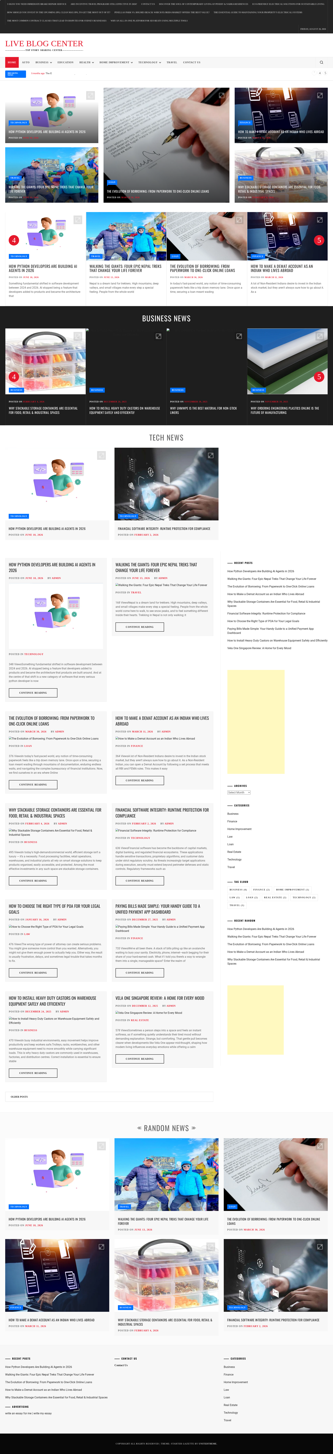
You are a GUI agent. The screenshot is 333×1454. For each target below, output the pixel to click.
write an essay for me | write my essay (28, 1413)
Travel (172, 62)
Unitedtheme (208, 1444)
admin (56, 578)
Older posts (19, 1097)
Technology (148, 62)
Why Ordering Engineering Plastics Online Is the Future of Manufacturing (204, 410)
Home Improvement (114, 62)
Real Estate (140, 1020)
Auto (26, 62)
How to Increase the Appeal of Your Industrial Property (284, 410)
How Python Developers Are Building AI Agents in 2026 (47, 131)
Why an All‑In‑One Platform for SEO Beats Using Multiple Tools (149, 21)
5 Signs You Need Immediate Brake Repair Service (36, 4)
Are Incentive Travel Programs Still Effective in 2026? (104, 4)
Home (12, 62)
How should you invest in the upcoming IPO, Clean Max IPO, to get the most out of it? (58, 12)
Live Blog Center (44, 43)
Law (27, 934)
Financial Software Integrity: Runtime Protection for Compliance (164, 528)
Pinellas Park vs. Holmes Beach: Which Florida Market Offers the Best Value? (162, 12)
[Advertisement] (256, 722)
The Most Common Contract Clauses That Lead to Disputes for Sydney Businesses (56, 21)
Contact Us (148, 4)
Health (85, 62)
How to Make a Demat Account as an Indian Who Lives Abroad (79, 73)
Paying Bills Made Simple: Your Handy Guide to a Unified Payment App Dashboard (158, 909)
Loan (112, 182)
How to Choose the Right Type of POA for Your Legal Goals (54, 909)
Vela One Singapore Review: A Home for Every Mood (160, 998)
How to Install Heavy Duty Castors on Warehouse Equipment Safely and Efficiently (44, 410)
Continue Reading (33, 693)
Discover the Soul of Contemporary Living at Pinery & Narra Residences (203, 4)
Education (66, 62)
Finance (245, 122)
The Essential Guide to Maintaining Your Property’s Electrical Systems (258, 12)
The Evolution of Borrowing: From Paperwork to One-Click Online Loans (158, 191)
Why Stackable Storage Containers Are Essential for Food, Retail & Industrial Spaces (279, 189)
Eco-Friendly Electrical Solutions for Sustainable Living (288, 4)
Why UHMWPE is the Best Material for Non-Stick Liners (122, 410)
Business (42, 62)
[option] (45, 259)
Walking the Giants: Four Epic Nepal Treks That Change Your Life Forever (51, 189)
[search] (321, 62)
